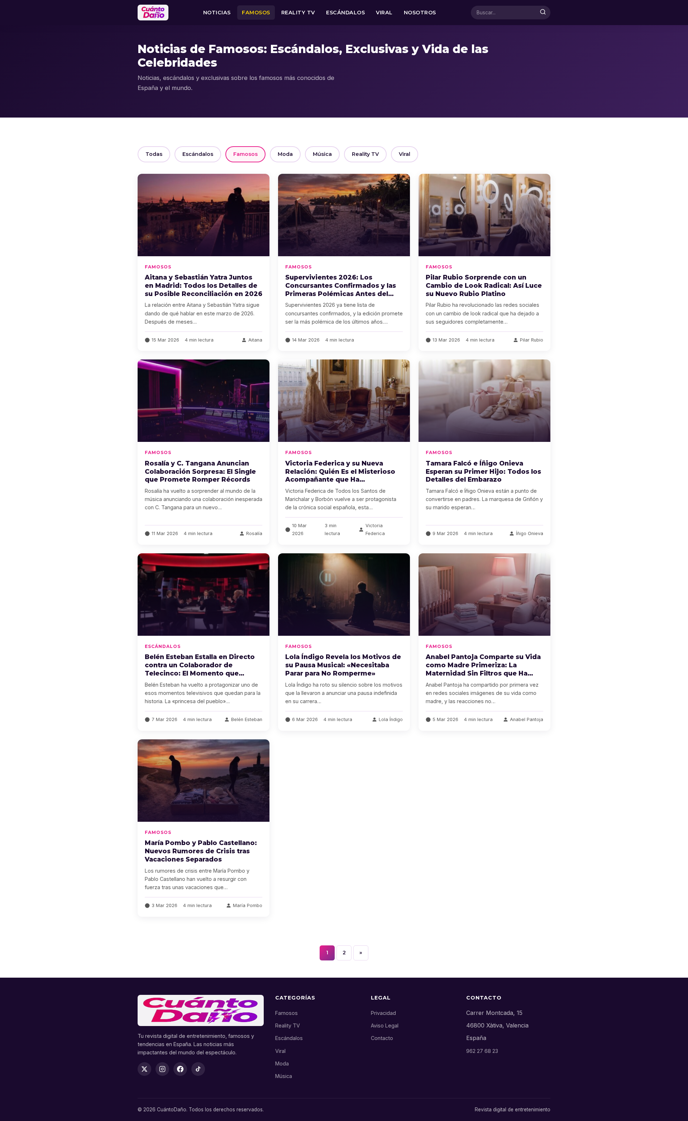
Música (322, 154)
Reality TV (298, 12)
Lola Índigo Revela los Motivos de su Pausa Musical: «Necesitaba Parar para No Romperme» (343, 665)
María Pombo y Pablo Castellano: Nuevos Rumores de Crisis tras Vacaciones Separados (201, 851)
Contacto (382, 1038)
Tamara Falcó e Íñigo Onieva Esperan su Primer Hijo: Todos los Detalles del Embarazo (483, 471)
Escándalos (345, 12)
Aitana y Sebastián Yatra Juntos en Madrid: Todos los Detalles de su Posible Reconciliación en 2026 (203, 285)
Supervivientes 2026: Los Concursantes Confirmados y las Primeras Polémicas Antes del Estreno (340, 289)
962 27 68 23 (482, 1051)
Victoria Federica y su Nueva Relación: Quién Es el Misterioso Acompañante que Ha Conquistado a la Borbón (340, 475)
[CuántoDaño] (153, 12)
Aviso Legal (384, 1025)
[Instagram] (162, 1069)
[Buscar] (542, 12)
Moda (285, 154)
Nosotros (420, 12)
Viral (384, 12)
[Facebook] (180, 1069)
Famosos (256, 12)
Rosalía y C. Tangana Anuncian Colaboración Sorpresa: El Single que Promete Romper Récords (200, 471)
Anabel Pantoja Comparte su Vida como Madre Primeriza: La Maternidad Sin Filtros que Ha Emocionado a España (483, 669)
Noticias (217, 12)
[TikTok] (198, 1069)
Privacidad (383, 1013)
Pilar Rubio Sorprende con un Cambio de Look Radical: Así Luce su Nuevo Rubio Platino (484, 285)
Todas (153, 154)
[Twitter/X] (144, 1069)
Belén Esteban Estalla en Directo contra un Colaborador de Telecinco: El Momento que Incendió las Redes (200, 669)
